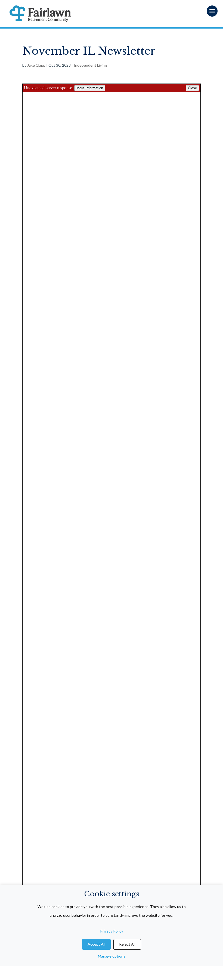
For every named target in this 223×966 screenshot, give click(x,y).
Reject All (127, 944)
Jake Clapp (36, 65)
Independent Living (90, 65)
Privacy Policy (111, 931)
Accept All (96, 944)
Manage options (111, 956)
